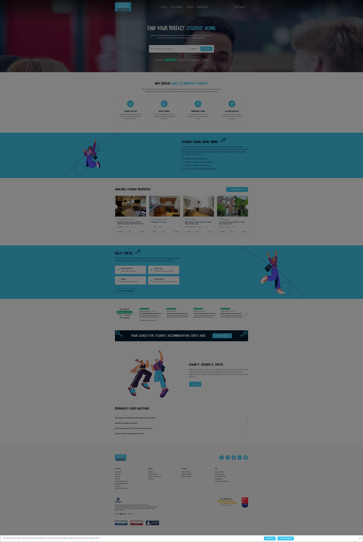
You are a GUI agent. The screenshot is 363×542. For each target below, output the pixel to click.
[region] (181, 538)
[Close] (360, 538)
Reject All (270, 538)
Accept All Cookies (286, 538)
